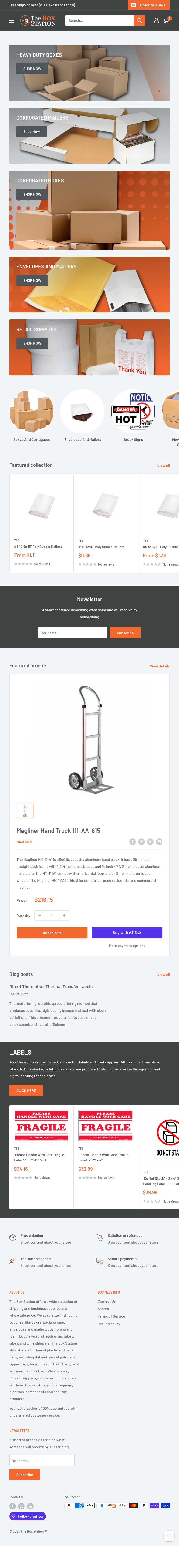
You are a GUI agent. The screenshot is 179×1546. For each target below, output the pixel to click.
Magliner (24, 842)
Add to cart (52, 932)
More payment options (127, 945)
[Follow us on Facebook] (12, 1506)
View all (164, 465)
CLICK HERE (26, 1090)
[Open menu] (11, 21)
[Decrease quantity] (40, 915)
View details (160, 666)
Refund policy (109, 1323)
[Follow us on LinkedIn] (30, 1506)
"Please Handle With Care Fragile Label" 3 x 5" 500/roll (39, 1157)
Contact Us (107, 1301)
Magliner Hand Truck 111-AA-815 (58, 830)
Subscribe (125, 632)
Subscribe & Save (152, 5)
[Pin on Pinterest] (141, 841)
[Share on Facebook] (132, 841)
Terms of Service (111, 1316)
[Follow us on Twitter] (21, 1506)
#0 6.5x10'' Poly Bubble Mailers (101, 547)
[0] (166, 20)
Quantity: (24, 915)
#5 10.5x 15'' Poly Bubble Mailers (38, 546)
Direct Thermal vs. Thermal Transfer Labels (51, 986)
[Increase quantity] (64, 915)
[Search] (139, 20)
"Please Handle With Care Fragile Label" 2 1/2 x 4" (103, 1157)
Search (103, 1308)
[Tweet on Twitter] (150, 841)
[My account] (156, 20)
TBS (17, 540)
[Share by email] (159, 841)
